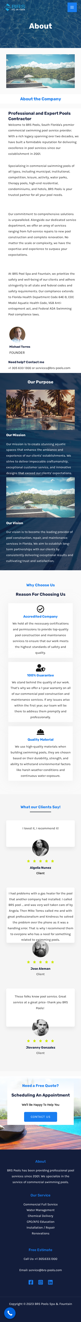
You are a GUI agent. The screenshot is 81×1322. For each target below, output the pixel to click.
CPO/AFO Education (40, 1222)
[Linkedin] (50, 1282)
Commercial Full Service (40, 1204)
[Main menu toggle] (72, 7)
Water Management (41, 1210)
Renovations (40, 1233)
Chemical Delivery (40, 1216)
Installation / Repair (41, 1227)
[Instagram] (40, 1282)
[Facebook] (30, 1282)
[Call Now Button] (10, 1313)
